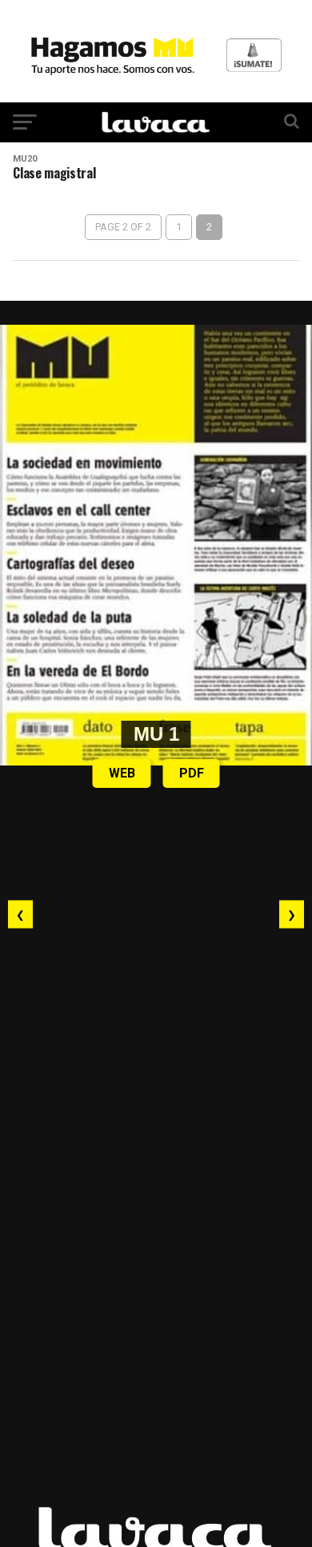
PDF (191, 773)
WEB (122, 773)
